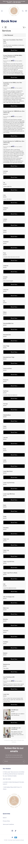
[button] (2, 11)
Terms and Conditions (8, 824)
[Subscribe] (23, 761)
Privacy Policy (6, 821)
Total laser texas (11, 840)
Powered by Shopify (19, 840)
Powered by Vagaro (9, 740)
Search (5, 817)
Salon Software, (18, 740)
